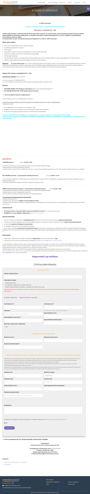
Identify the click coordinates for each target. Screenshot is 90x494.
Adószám (7, 310)
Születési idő (48, 379)
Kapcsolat (77, 2)
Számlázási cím (49, 304)
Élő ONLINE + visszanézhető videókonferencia (18, 285)
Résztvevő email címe (51, 337)
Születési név (8, 372)
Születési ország (49, 372)
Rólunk (70, 2)
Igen (6, 326)
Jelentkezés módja (10, 280)
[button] (45, 95)
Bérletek (62, 2)
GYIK (84, 2)
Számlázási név (9, 304)
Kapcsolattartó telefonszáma (53, 319)
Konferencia (7, 464)
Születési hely (9, 379)
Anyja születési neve (11, 385)
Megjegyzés (8, 405)
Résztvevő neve (9, 337)
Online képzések (52, 2)
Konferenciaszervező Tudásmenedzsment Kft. (47, 492)
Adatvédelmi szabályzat (52, 482)
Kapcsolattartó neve (50, 313)
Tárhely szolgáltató (73, 482)
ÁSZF (47, 484)
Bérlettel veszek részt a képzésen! (14, 324)
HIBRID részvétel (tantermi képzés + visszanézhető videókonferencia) (24, 287)
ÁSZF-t (64, 419)
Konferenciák (41, 2)
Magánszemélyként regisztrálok (28, 297)
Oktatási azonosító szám (11, 392)
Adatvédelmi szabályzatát (53, 419)
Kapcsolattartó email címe (12, 317)
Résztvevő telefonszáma (12, 343)
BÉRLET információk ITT (37, 213)
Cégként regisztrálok (11, 297)
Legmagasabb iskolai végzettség (54, 385)
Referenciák (71, 484)
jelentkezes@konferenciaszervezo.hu (50, 240)
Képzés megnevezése (11, 273)
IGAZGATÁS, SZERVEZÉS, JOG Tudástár (15, 462)
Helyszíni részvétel (10, 283)
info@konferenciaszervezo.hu (12, 485)
